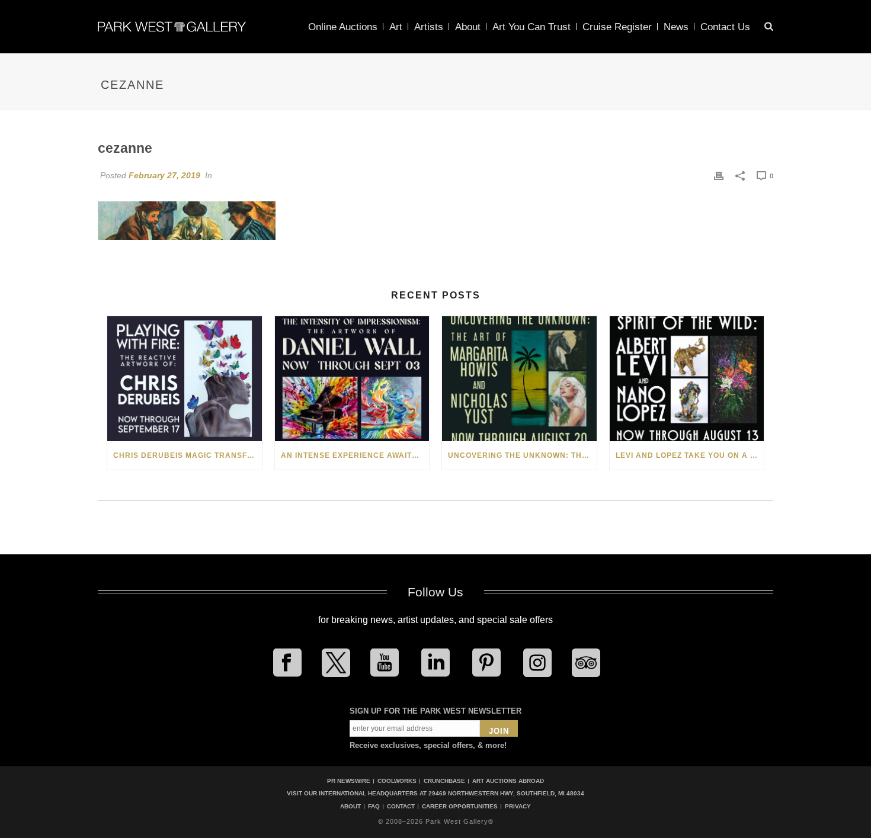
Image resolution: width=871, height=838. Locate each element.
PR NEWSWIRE (348, 781)
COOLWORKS (397, 781)
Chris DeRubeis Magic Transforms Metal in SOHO (187, 455)
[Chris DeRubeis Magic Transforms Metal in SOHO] (184, 378)
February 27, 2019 (164, 175)
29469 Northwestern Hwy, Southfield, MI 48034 (506, 793)
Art (395, 27)
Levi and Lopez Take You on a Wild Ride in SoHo (690, 455)
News (676, 27)
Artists (428, 27)
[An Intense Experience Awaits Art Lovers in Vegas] (352, 378)
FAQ (374, 807)
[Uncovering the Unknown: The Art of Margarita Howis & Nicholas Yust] (519, 378)
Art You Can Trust (531, 27)
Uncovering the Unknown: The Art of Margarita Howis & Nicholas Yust (522, 455)
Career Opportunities (460, 807)
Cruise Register (617, 27)
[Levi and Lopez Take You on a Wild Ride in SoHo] (687, 378)
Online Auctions (342, 27)
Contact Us (725, 27)
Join (499, 731)
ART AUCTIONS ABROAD (508, 781)
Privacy (518, 807)
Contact (401, 807)
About (468, 27)
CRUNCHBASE (444, 781)
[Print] (718, 175)
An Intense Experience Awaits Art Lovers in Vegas (355, 455)
